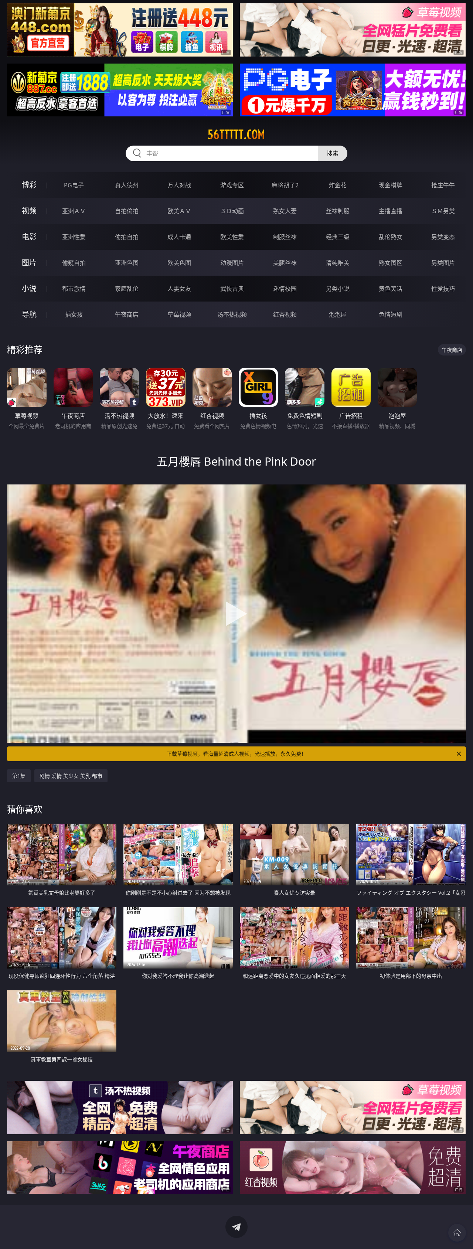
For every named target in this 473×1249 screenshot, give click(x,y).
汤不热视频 (232, 314)
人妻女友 (179, 289)
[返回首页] (457, 1233)
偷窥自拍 (74, 263)
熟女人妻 (285, 211)
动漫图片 (232, 263)
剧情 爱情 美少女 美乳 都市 (71, 775)
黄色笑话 (390, 289)
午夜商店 (127, 314)
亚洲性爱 (74, 237)
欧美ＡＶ (179, 211)
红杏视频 (285, 314)
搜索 (332, 153)
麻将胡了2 (285, 185)
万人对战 (179, 185)
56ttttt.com (236, 134)
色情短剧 (390, 314)
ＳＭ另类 (443, 211)
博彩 (29, 185)
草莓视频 (179, 314)
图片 (29, 263)
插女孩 (74, 314)
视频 (29, 211)
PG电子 (74, 185)
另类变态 (443, 237)
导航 (29, 314)
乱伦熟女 (390, 237)
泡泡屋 (338, 314)
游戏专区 (232, 185)
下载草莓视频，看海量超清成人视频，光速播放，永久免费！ (236, 753)
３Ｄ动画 (232, 211)
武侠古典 (232, 289)
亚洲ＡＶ (74, 211)
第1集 (18, 775)
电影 (29, 237)
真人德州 (127, 185)
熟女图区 (390, 263)
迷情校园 (285, 289)
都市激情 (74, 289)
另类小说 (338, 289)
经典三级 (338, 237)
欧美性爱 (232, 237)
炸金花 (338, 185)
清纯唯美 (338, 263)
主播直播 (390, 211)
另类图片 (443, 263)
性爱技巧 (443, 289)
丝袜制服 (338, 211)
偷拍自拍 (127, 237)
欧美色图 (179, 263)
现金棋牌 (390, 185)
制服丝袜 (285, 237)
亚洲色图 (127, 263)
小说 (29, 288)
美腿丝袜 (285, 263)
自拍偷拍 (127, 211)
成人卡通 (179, 237)
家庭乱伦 (127, 289)
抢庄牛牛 (443, 185)
